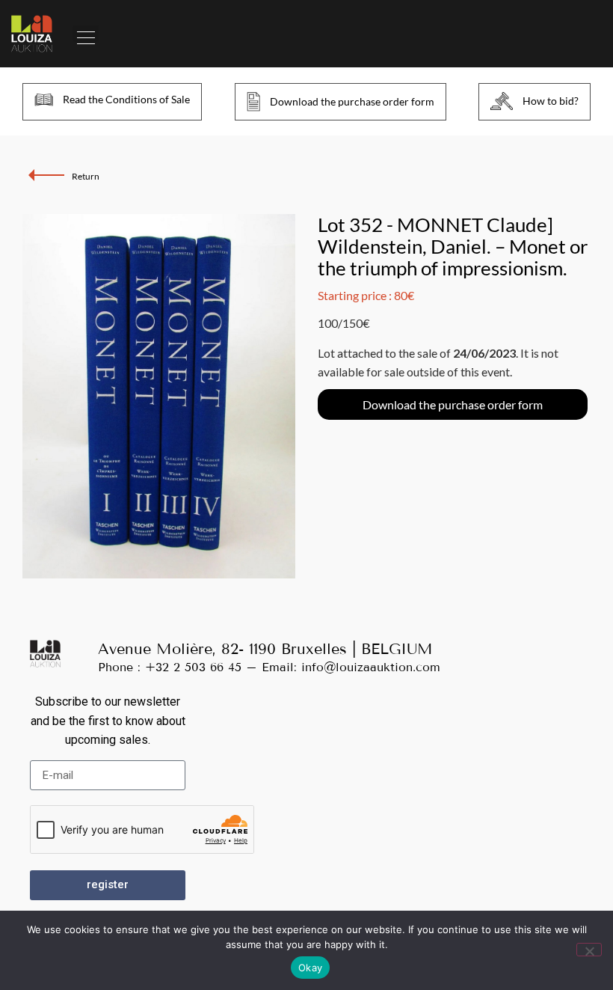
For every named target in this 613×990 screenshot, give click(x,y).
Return (85, 176)
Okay (310, 968)
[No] (589, 949)
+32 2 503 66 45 (193, 667)
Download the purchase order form (453, 404)
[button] (86, 33)
